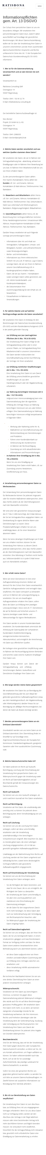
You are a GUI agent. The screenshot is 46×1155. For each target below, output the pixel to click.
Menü (40, 6)
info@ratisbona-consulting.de (19, 102)
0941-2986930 (15, 134)
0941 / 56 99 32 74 (16, 98)
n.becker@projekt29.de (17, 137)
